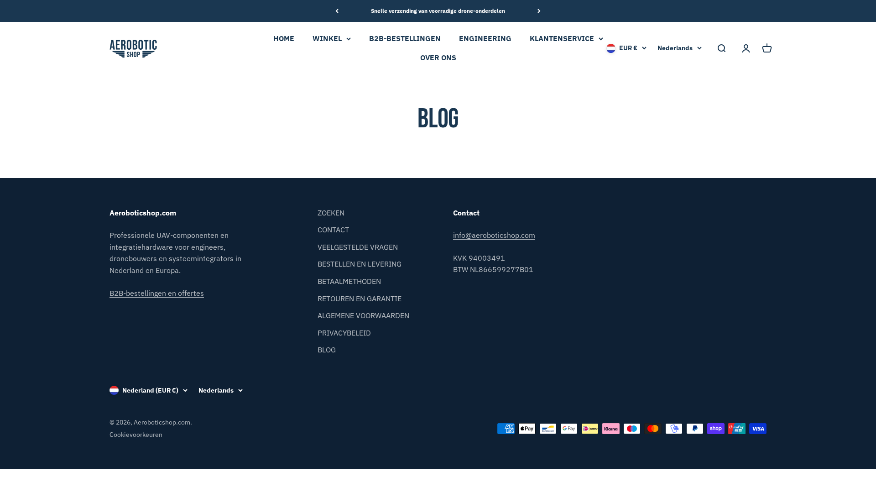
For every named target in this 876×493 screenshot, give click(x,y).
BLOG (327, 349)
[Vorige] (337, 11)
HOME (283, 38)
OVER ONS (438, 57)
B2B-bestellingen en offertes (157, 293)
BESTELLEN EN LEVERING (360, 263)
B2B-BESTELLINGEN (405, 38)
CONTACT (333, 229)
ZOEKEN (331, 212)
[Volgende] (539, 11)
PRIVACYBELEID (344, 332)
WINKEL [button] (327, 38)
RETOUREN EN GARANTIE (360, 298)
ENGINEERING (485, 38)
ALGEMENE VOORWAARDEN (363, 315)
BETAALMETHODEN (349, 281)
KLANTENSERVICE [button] (562, 38)
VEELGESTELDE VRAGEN (358, 247)
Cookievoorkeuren (136, 434)
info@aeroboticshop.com (494, 235)
